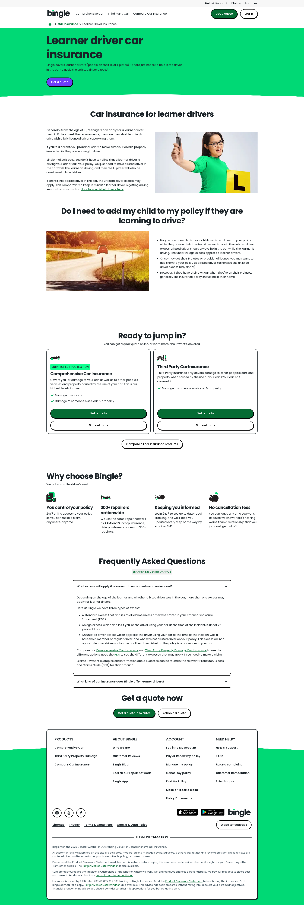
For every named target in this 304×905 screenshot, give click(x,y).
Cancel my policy (178, 773)
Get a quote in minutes (134, 713)
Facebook (81, 812)
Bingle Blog (120, 764)
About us (251, 3)
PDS (117, 655)
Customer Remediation (232, 773)
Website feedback (234, 825)
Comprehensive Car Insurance (117, 650)
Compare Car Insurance (150, 14)
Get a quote (224, 14)
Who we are (121, 748)
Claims (236, 3)
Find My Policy (176, 781)
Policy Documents (179, 798)
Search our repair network (132, 773)
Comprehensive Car (90, 14)
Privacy (74, 825)
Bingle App (120, 781)
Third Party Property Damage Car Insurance (176, 650)
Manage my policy (179, 764)
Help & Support (216, 3)
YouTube (69, 812)
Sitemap (58, 825)
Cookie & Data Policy (132, 825)
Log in (249, 14)
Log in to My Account (181, 748)
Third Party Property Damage (76, 756)
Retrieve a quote (174, 713)
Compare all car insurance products (152, 444)
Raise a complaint (229, 764)
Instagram (57, 812)
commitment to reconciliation (114, 875)
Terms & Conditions (98, 825)
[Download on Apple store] (187, 813)
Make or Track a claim (182, 790)
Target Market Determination (101, 866)
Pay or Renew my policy (183, 756)
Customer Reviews (126, 756)
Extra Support (226, 781)
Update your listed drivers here (102, 189)
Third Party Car (118, 14)
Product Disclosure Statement (183, 881)
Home (58, 14)
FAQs (219, 756)
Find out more (98, 425)
